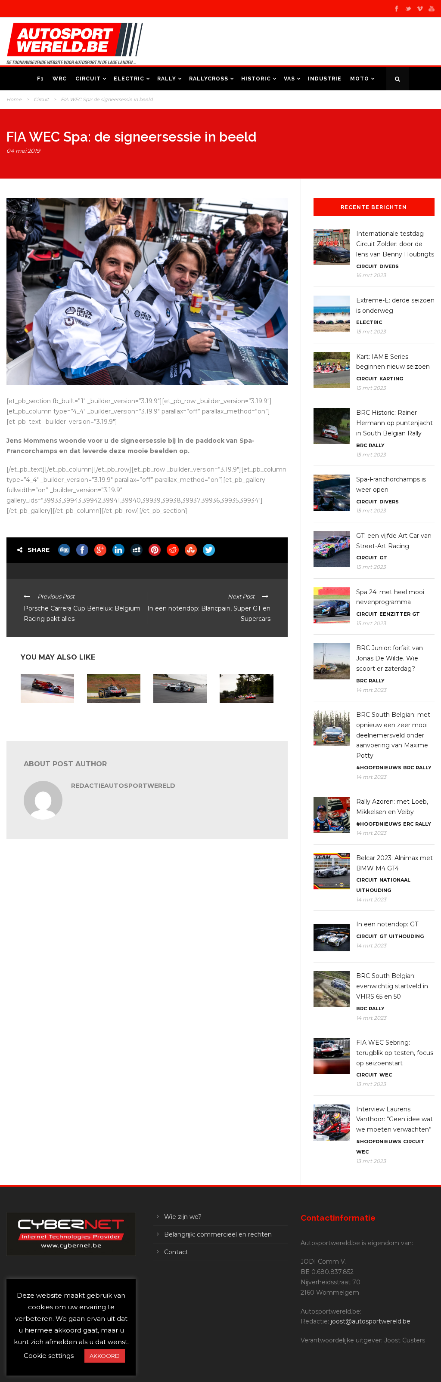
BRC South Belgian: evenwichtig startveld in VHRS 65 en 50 (392, 986)
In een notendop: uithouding (107, 714)
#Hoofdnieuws (378, 768)
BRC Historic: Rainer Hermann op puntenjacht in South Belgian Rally (394, 423)
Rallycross (208, 79)
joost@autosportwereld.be (370, 1321)
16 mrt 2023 (371, 275)
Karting (391, 379)
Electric (129, 79)
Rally (166, 79)
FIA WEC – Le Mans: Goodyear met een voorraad (244, 717)
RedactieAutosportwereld (123, 786)
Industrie (325, 79)
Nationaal (394, 880)
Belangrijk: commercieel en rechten (218, 1234)
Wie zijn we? (183, 1217)
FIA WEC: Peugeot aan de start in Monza (176, 717)
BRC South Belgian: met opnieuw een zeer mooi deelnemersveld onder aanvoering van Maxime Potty (393, 735)
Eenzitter (394, 614)
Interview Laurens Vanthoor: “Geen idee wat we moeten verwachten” (394, 1119)
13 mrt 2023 (371, 1084)
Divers (389, 266)
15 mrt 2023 (371, 331)
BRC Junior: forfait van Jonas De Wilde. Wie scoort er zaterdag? (389, 658)
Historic (256, 79)
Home (14, 99)
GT (383, 558)
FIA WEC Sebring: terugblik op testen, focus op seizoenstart (394, 1053)
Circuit (88, 79)
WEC (385, 1075)
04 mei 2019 (23, 150)
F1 (40, 79)
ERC (408, 824)
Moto (359, 79)
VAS (289, 79)
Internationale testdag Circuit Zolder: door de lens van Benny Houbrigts (395, 244)
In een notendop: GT (387, 924)
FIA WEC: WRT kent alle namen (46, 714)
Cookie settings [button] (49, 1355)
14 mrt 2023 (371, 690)
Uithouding (373, 890)
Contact (176, 1252)
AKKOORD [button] (105, 1355)
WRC (60, 79)
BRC (361, 445)
